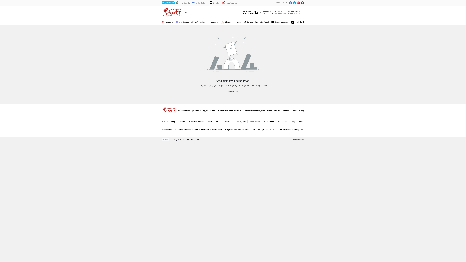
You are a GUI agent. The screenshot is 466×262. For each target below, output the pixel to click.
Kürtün (273, 129)
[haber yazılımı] (298, 139)
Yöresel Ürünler (284, 129)
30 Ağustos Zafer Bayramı (233, 129)
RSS (166, 139)
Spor (239, 22)
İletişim (284, 3)
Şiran (247, 129)
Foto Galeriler (185, 3)
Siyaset (228, 22)
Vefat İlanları (200, 22)
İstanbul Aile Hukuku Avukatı (278, 111)
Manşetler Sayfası (297, 121)
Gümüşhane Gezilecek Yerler (210, 129)
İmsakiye (217, 3)
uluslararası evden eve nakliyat (229, 111)
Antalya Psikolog (297, 111)
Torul (195, 129)
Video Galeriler (202, 3)
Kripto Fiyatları (240, 121)
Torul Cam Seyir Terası (260, 129)
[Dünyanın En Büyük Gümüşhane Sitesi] (169, 110)
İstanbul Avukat (184, 111)
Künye (277, 3)
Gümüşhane (184, 22)
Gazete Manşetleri (282, 22)
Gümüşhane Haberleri (182, 129)
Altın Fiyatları (226, 121)
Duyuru (250, 22)
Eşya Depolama (209, 111)
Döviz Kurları (213, 121)
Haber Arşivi (264, 22)
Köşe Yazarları (231, 3)
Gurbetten (215, 22)
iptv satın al (196, 111)
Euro (278, 11)
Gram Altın (294, 11)
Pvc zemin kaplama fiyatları (254, 111)
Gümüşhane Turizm (300, 129)
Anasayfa (169, 22)
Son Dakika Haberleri (196, 121)
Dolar (266, 11)
